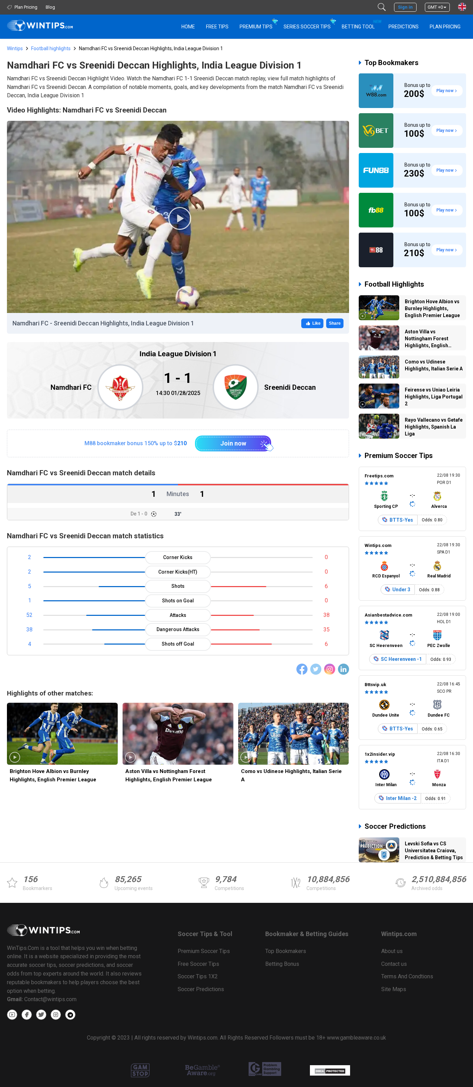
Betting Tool (361, 24)
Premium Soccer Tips (399, 455)
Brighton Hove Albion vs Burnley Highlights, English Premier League (53, 775)
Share (335, 323)
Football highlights (51, 48)
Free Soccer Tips (198, 964)
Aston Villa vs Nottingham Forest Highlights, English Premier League (168, 775)
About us (392, 951)
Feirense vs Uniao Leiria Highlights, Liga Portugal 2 (434, 396)
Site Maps (393, 989)
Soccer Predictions (395, 826)
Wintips (15, 48)
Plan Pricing (445, 26)
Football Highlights (394, 284)
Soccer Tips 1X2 (198, 976)
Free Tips (217, 26)
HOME (188, 26)
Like (316, 323)
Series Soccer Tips (307, 26)
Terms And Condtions (407, 976)
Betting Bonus (282, 964)
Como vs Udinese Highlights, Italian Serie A (291, 775)
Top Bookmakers (392, 63)
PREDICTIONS (404, 26)
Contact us (394, 964)
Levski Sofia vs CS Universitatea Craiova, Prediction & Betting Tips (434, 850)
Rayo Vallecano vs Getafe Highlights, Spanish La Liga (434, 427)
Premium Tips (256, 26)
